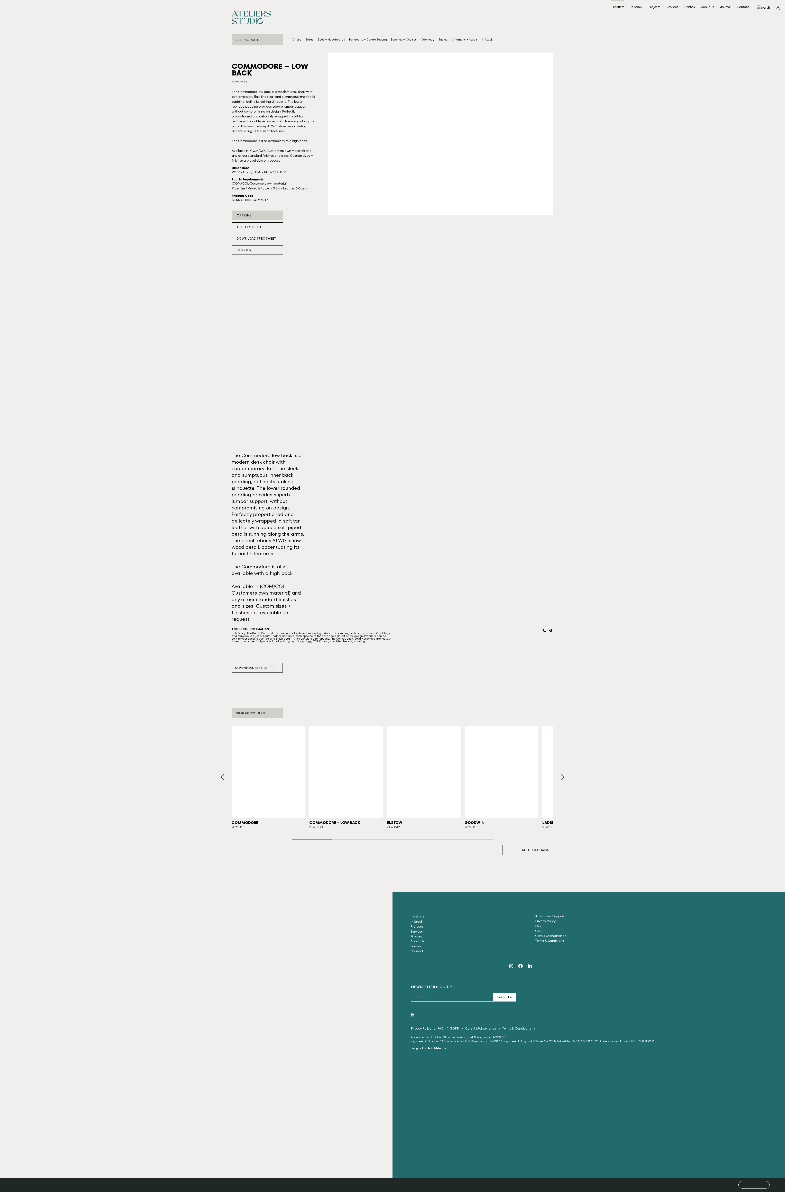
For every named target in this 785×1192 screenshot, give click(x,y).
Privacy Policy (545, 921)
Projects (654, 7)
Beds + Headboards (331, 39)
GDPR (539, 930)
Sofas (309, 39)
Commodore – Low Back (334, 822)
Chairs (297, 39)
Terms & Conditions (549, 940)
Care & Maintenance (550, 935)
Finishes (689, 7)
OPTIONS (244, 215)
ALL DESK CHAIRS (535, 850)
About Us (707, 7)
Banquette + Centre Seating (368, 39)
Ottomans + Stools (465, 39)
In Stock (636, 7)
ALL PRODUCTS (248, 39)
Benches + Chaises (404, 39)
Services (672, 7)
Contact (743, 7)
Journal (725, 7)
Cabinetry (427, 39)
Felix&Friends (436, 1048)
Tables (442, 39)
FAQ (538, 926)
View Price (239, 81)
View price (239, 827)
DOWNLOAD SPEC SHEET (256, 238)
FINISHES (244, 250)
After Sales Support (549, 916)
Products (617, 7)
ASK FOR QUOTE (249, 227)
